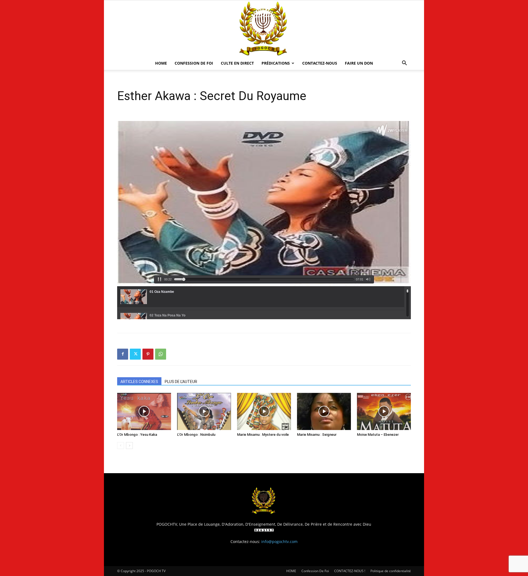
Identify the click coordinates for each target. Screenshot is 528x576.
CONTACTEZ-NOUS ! (349, 571)
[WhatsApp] (160, 354)
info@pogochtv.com (279, 541)
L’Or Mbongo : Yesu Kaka (137, 434)
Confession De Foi (194, 63)
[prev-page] (120, 445)
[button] (404, 63)
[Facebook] (122, 354)
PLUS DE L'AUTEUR (181, 381)
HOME (161, 63)
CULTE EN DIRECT (237, 63)
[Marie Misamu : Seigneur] (324, 411)
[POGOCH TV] (264, 29)
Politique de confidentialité (390, 571)
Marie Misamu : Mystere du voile (263, 434)
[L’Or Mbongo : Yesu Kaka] (144, 411)
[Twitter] (135, 354)
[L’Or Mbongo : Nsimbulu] (204, 411)
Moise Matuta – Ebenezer (378, 434)
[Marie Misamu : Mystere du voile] (264, 411)
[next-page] (129, 445)
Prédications (276, 63)
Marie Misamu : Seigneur (317, 434)
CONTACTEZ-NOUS (319, 63)
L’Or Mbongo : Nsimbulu (196, 434)
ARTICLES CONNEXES (139, 381)
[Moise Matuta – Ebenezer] (384, 411)
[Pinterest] (147, 354)
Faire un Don (359, 63)
